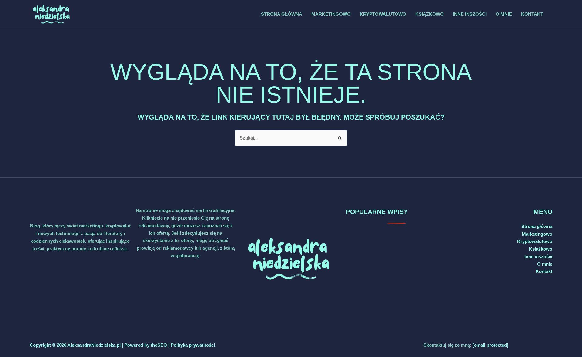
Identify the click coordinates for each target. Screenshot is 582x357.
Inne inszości (470, 14)
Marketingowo (331, 14)
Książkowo (429, 14)
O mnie (504, 14)
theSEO (159, 345)
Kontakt (532, 14)
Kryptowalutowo (383, 14)
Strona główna (281, 14)
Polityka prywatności (193, 345)
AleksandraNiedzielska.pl (94, 345)
